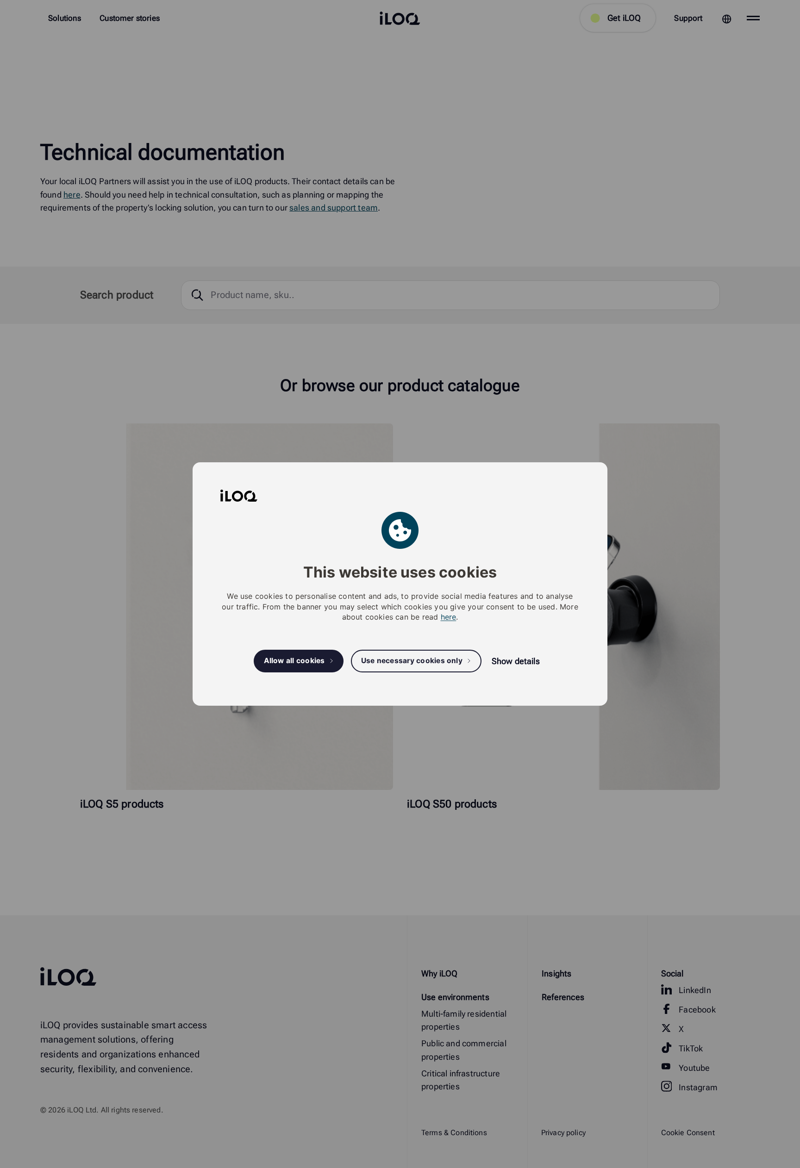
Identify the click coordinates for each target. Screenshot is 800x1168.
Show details (516, 661)
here (448, 616)
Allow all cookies (294, 661)
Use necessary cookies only (411, 661)
